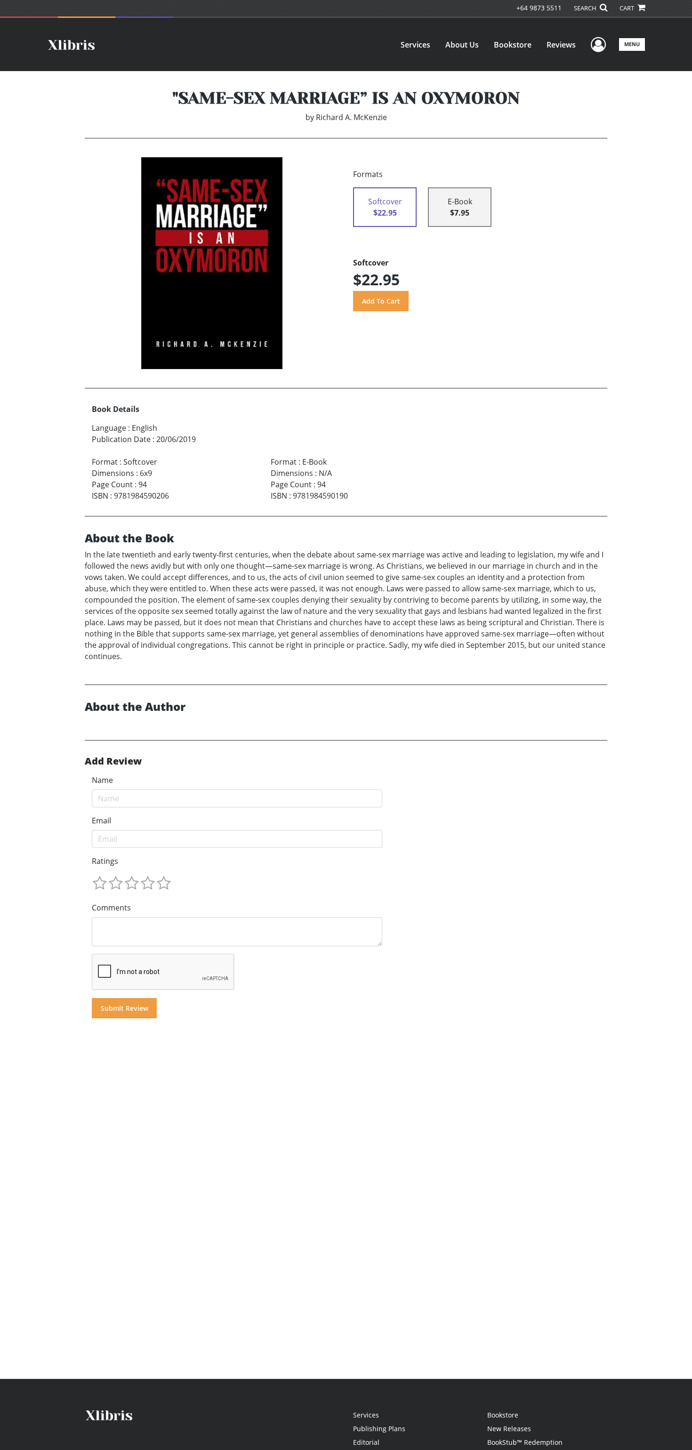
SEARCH (586, 8)
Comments (111, 907)
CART (628, 8)
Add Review (113, 761)
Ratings (105, 861)
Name (102, 780)
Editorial (366, 1442)
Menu (632, 44)
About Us (462, 45)
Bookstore (512, 45)
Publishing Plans (379, 1428)
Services (415, 45)
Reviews (561, 45)
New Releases (509, 1428)
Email (101, 820)
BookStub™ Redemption (525, 1442)
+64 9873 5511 (539, 7)
